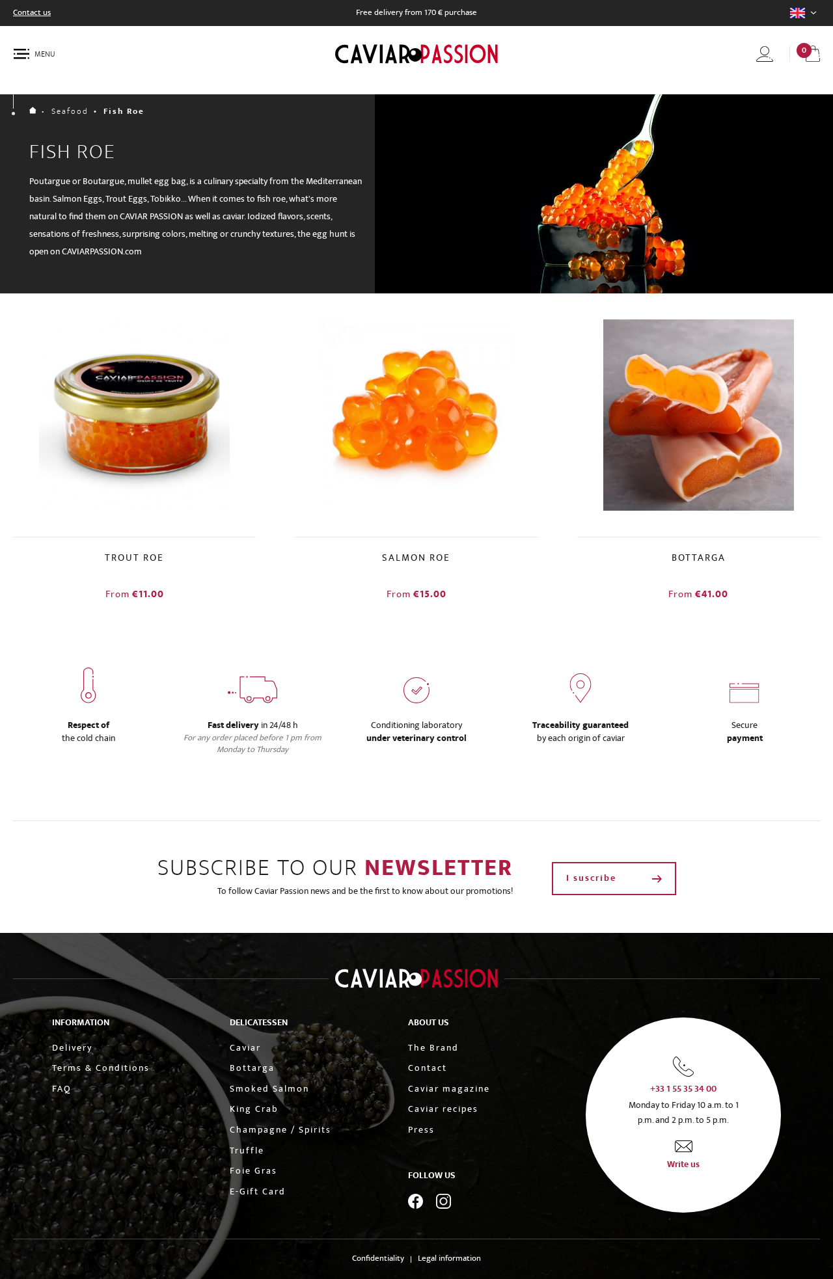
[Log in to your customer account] (764, 54)
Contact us (32, 13)
